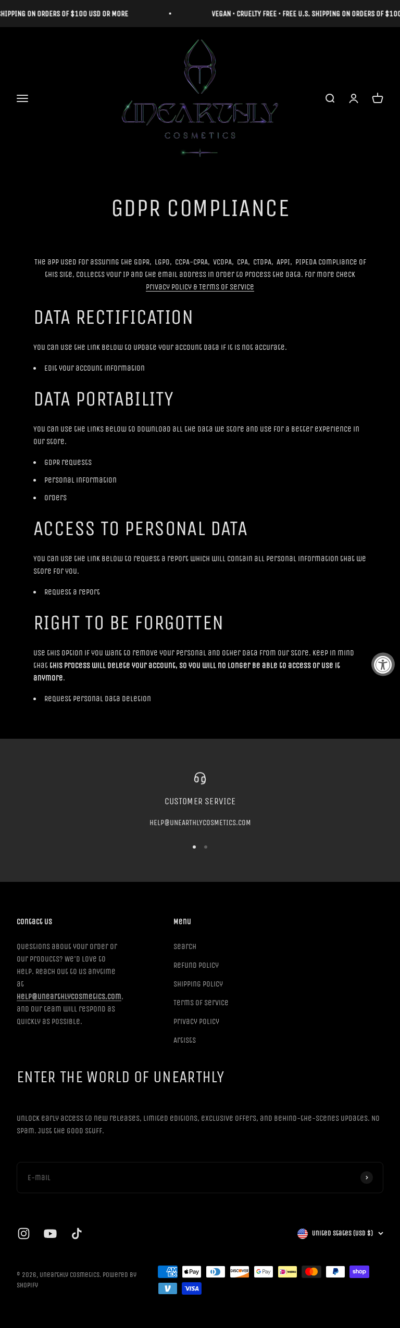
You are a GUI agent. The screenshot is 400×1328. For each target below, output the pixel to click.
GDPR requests (68, 462)
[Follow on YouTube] (50, 1233)
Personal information (80, 480)
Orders (55, 497)
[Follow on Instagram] (24, 1233)
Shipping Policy (198, 984)
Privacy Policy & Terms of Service (200, 287)
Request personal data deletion (97, 698)
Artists (184, 1040)
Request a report (72, 592)
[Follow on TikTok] (77, 1233)
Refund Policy (196, 965)
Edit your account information (94, 368)
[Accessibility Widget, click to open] (383, 664)
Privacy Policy (196, 1021)
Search (184, 946)
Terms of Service (201, 1002)
